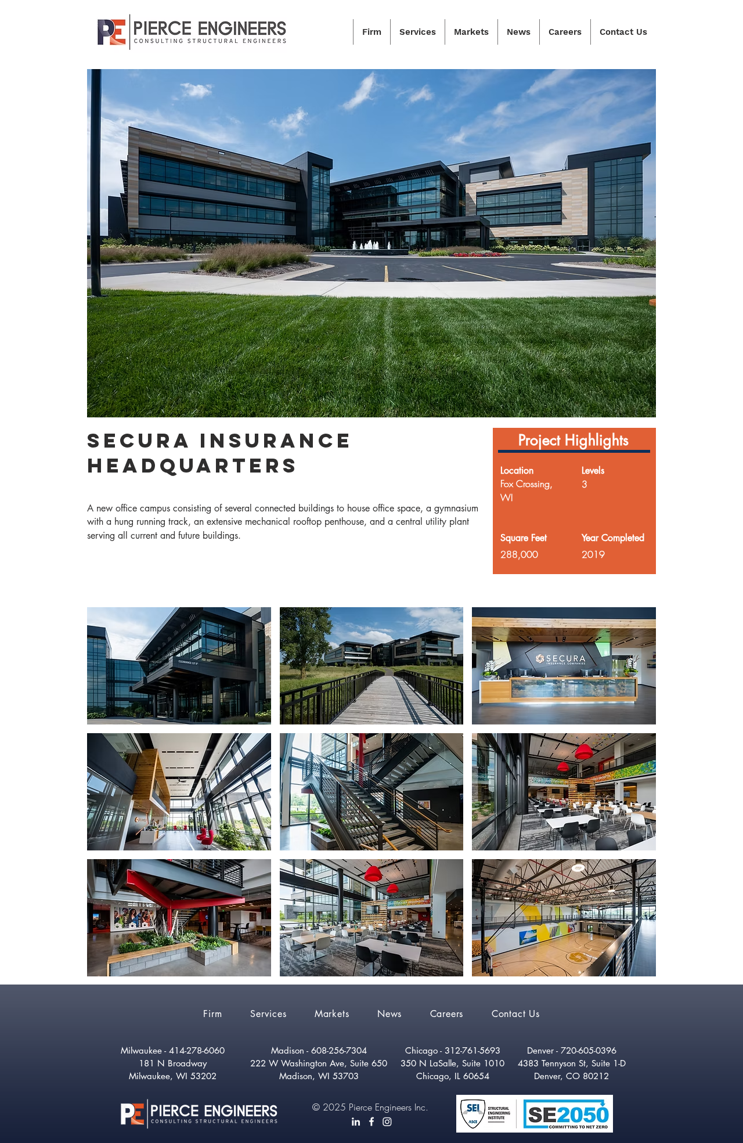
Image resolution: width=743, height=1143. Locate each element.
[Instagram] (387, 1121)
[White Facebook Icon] (371, 1121)
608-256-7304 (339, 1050)
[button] (179, 665)
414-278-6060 (197, 1050)
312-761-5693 (472, 1050)
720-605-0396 (588, 1050)
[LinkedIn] (356, 1121)
